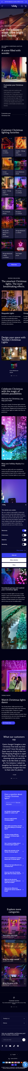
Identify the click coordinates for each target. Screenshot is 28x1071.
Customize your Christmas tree (6, 114)
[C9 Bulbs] (7, 143)
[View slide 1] (11, 376)
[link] (11, 300)
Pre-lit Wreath (6, 211)
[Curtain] (7, 164)
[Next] (26, 2)
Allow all (14, 555)
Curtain (5, 172)
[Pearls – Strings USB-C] (7, 183)
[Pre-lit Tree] (20, 183)
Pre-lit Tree (19, 191)
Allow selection (14, 560)
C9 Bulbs (5, 151)
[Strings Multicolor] (20, 222)
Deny (14, 565)
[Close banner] (25, 504)
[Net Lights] (23, 357)
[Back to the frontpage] (2, 25)
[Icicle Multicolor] (20, 164)
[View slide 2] (13, 376)
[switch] (24, 535)
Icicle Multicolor (20, 172)
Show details (20, 550)
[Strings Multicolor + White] (7, 245)
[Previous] (2, 2)
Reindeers (18, 211)
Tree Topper (19, 253)
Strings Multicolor (20, 230)
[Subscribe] (23, 1039)
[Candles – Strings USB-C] (20, 143)
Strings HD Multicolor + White (6, 232)
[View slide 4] (17, 376)
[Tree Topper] (20, 245)
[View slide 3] (15, 376)
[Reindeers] (20, 203)
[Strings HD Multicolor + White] (7, 222)
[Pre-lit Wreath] (7, 203)
